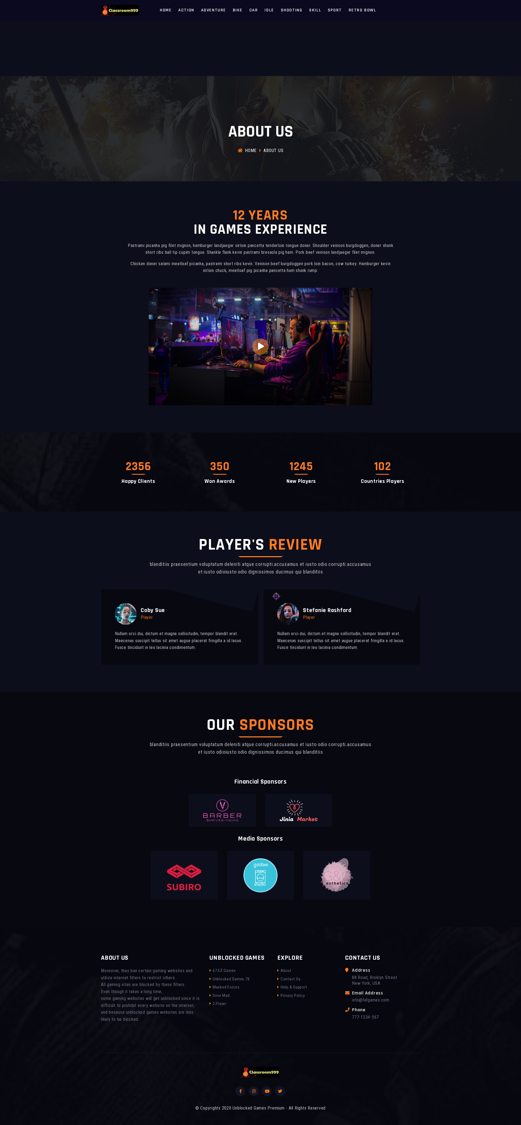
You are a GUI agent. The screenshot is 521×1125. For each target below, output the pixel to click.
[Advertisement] (163, 38)
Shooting (292, 10)
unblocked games (142, 1012)
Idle (269, 10)
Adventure (213, 10)
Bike (238, 10)
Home (165, 10)
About (286, 970)
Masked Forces (226, 987)
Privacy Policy (293, 995)
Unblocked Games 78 (231, 979)
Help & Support (294, 987)
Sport (335, 10)
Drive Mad (221, 995)
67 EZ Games (224, 970)
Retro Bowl (362, 10)
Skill (315, 10)
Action (186, 10)
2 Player (220, 1003)
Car (253, 10)
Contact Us (291, 979)
